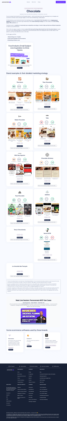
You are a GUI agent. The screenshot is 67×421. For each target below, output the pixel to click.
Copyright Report (20, 382)
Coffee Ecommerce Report (22, 389)
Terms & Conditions (21, 380)
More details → (19, 107)
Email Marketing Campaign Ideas (45, 378)
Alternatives (31, 387)
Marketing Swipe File (43, 376)
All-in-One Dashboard (43, 389)
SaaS (7, 399)
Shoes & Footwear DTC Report (21, 398)
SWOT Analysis (42, 380)
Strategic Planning (43, 397)
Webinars (19, 387)
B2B (7, 397)
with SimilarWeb (31, 391)
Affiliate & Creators (32, 382)
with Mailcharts (31, 389)
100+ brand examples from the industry (17, 38)
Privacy (19, 378)
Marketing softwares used (14, 40)
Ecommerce (8, 393)
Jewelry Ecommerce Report (22, 391)
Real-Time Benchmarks (43, 391)
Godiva (32, 286)
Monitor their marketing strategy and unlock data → (20, 109)
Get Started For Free (60, 2)
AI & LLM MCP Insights (43, 393)
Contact (30, 380)
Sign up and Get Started (22, 376)
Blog (40, 372)
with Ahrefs (30, 395)
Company (30, 376)
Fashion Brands (8, 401)
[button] (28, 2)
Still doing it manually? (32, 401)
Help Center (42, 382)
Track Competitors (43, 387)
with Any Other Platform (33, 399)
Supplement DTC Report (22, 393)
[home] (6, 2)
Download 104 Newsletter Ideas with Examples (47, 374)
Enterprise (8, 403)
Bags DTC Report (20, 395)
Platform (30, 378)
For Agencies (31, 374)
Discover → (11, 349)
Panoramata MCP (24, 304)
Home (18, 372)
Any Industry (8, 405)
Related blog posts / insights (14, 36)
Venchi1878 (36, 286)
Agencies (7, 395)
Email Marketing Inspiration (44, 395)
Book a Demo (20, 374)
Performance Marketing (44, 399)
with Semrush (31, 393)
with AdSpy (30, 397)
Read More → (19, 67)
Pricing (39, 2)
